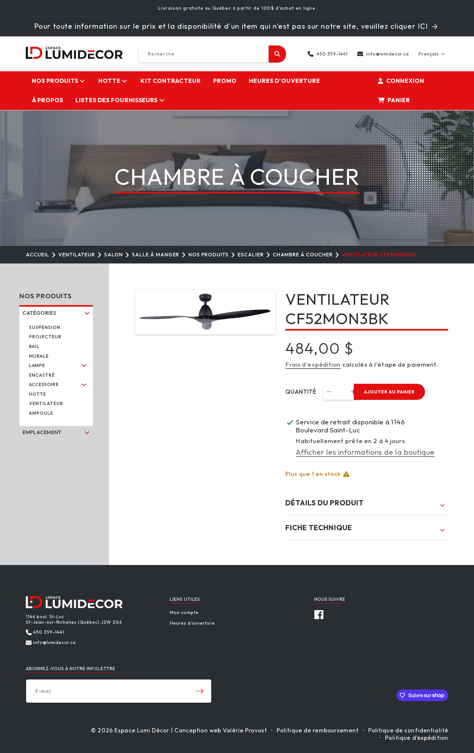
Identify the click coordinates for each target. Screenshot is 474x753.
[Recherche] (277, 54)
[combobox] (212, 54)
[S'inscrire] (200, 691)
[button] (431, 53)
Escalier (251, 254)
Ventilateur (76, 254)
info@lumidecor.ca (387, 54)
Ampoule (41, 413)
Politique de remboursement (318, 730)
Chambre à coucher (303, 254)
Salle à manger (155, 254)
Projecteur (45, 337)
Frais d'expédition (313, 364)
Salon (113, 254)
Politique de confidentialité (408, 730)
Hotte (37, 394)
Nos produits (208, 254)
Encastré (42, 375)
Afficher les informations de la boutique (365, 452)
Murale (39, 356)
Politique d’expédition (416, 737)
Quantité (300, 391)
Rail (34, 346)
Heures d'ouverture (192, 623)
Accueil (37, 254)
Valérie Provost (245, 730)
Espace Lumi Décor (141, 730)
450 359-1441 (332, 54)
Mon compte (184, 612)
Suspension (44, 327)
